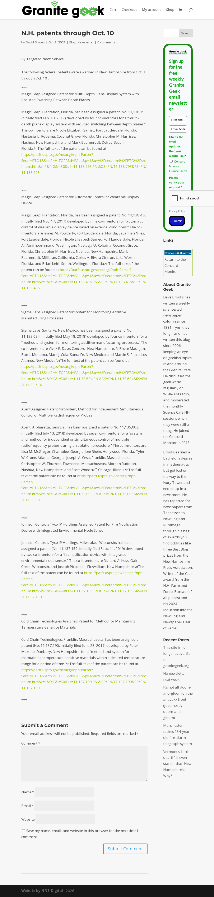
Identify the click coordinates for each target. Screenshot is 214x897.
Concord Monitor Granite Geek (178, 166)
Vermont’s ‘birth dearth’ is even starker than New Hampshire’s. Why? (177, 763)
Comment (30, 743)
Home (99, 10)
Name (27, 792)
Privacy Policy (177, 211)
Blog (72, 42)
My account (151, 10)
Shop (170, 10)
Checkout (129, 10)
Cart (113, 10)
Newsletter (85, 42)
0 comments (106, 42)
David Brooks (35, 42)
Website (28, 819)
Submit (177, 221)
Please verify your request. (176, 182)
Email (27, 805)
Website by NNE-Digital (42, 890)
